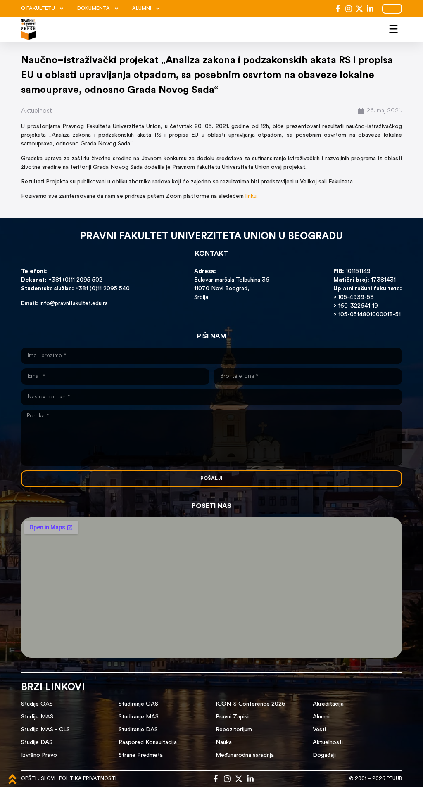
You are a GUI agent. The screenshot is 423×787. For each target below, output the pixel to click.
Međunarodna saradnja (245, 755)
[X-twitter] (359, 8)
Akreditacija (328, 704)
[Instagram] (348, 8)
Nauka (224, 743)
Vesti (319, 730)
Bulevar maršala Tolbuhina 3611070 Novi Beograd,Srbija (231, 289)
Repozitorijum (234, 730)
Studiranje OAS (138, 704)
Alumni (321, 717)
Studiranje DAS (138, 730)
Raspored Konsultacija (148, 743)
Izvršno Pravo (39, 755)
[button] (393, 28)
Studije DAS (36, 743)
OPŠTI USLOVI (38, 778)
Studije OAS (37, 704)
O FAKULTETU (38, 8)
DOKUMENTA (93, 8)
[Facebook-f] (338, 8)
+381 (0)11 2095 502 (74, 280)
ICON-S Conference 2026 (250, 704)
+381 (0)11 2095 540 (102, 289)
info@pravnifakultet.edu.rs (74, 304)
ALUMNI (141, 8)
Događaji (324, 755)
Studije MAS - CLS (45, 730)
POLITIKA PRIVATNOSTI (87, 778)
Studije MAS (37, 717)
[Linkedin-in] (370, 8)
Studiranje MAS (139, 717)
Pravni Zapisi (232, 717)
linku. (251, 196)
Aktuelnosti (37, 111)
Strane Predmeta (141, 755)
